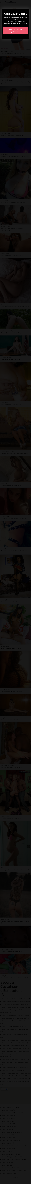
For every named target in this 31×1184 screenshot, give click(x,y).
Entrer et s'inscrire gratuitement (15, 31)
